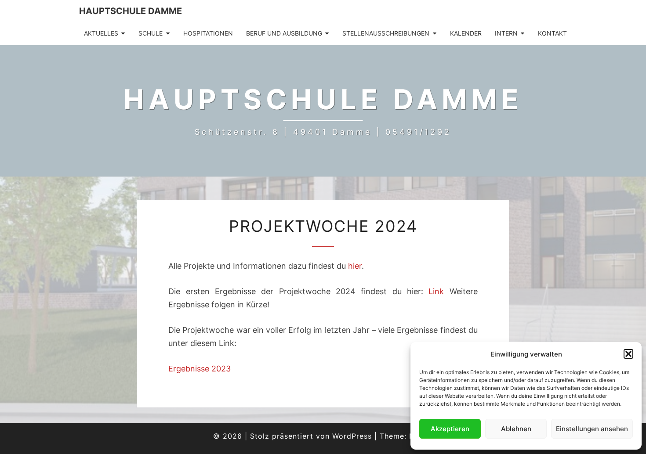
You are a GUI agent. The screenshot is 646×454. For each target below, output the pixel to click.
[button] (628, 354)
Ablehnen (516, 429)
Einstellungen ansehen (592, 429)
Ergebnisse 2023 (199, 368)
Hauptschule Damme (130, 11)
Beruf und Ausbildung (284, 33)
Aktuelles (101, 33)
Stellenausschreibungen (385, 33)
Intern (506, 33)
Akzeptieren (450, 429)
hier (355, 265)
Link (436, 291)
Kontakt (552, 33)
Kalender (466, 33)
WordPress (352, 436)
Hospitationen (208, 33)
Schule (150, 33)
